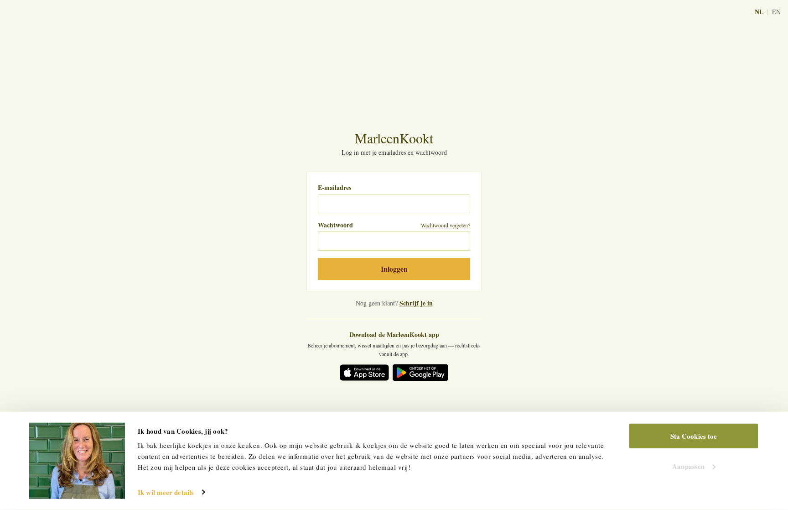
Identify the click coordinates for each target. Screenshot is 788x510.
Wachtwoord (335, 225)
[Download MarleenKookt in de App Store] (364, 372)
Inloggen (394, 268)
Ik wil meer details (166, 492)
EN (776, 11)
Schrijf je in (416, 303)
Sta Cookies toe (693, 436)
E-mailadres (334, 187)
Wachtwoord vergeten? (445, 225)
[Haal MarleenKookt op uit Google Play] (420, 372)
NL (759, 11)
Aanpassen (688, 466)
